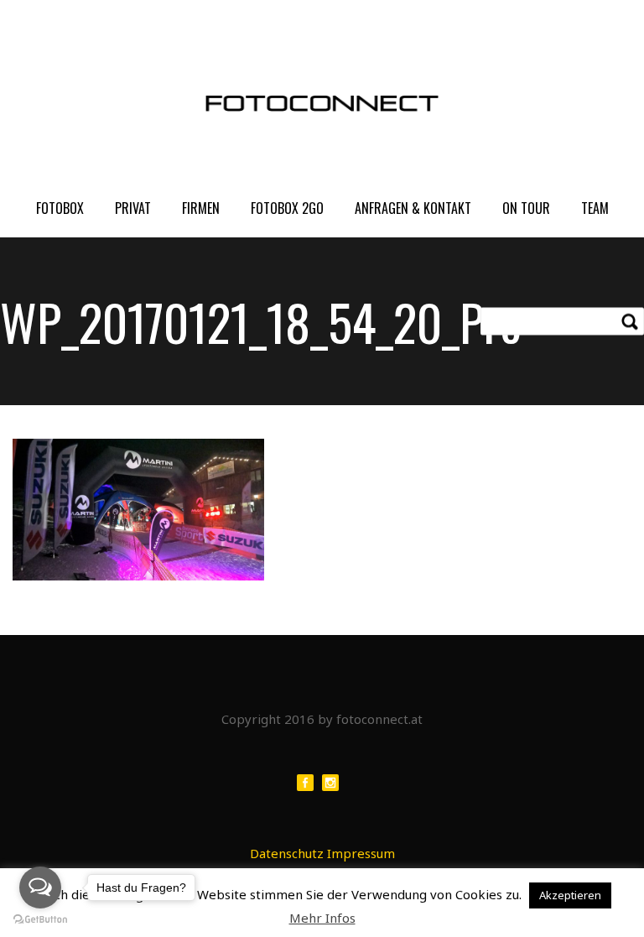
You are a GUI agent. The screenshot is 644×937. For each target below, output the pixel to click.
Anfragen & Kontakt (413, 208)
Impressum (361, 853)
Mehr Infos (322, 917)
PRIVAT (133, 208)
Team (595, 208)
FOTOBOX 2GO (287, 208)
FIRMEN (201, 208)
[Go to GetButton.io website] (40, 919)
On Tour (526, 208)
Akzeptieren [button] (570, 895)
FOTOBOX (60, 208)
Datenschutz (287, 853)
